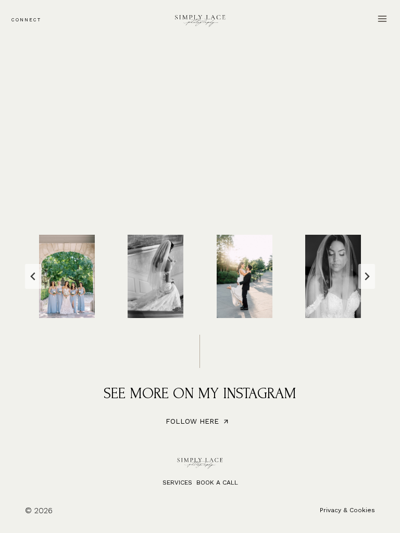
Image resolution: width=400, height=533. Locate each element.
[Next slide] (366, 276)
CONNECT (26, 19)
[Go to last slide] (33, 276)
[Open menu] (382, 18)
